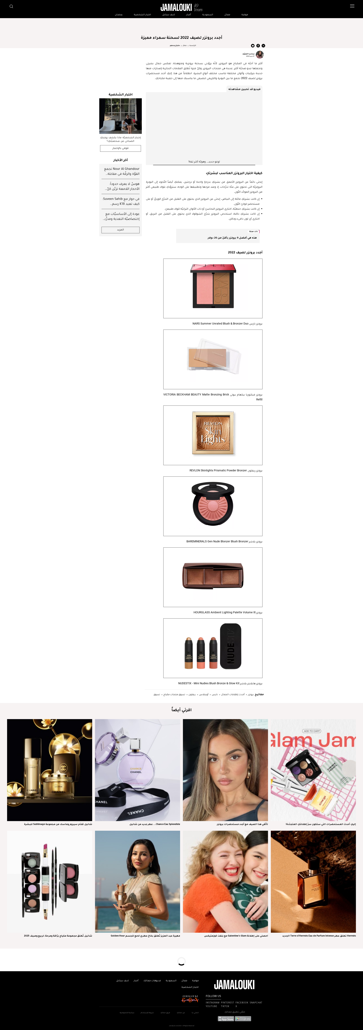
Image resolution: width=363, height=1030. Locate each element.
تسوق (157, 694)
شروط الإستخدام (147, 1013)
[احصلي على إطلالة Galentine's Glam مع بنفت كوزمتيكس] (225, 882)
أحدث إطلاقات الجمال (233, 694)
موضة (244, 15)
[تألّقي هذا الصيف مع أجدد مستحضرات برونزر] (225, 770)
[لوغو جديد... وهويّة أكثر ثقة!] (204, 126)
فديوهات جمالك (152, 981)
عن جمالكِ (181, 1013)
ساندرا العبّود (248, 54)
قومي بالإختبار (121, 148)
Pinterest (227, 1003)
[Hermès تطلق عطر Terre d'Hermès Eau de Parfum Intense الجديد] (313, 882)
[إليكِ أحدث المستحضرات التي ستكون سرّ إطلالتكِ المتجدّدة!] (313, 770)
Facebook (242, 1003)
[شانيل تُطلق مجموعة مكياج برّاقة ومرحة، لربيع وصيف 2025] (49, 882)
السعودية (207, 15)
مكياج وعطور (175, 45)
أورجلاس (203, 694)
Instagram (213, 1003)
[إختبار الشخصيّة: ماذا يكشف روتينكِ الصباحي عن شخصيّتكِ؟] (120, 116)
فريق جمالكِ (165, 1013)
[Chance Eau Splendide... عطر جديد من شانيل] (137, 770)
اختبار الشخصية (142, 15)
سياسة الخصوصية (127, 1013)
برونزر (250, 694)
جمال (227, 15)
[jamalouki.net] (181, 7)
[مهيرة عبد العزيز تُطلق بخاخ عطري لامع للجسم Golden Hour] (137, 882)
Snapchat (256, 1003)
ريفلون (192, 694)
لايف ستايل (168, 15)
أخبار (188, 15)
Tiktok (225, 1006)
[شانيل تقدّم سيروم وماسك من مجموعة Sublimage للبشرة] (49, 770)
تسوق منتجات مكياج (174, 694)
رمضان (119, 15)
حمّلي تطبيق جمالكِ (234, 1012)
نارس (214, 694)
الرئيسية (192, 45)
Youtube (211, 1006)
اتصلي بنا (195, 1013)
